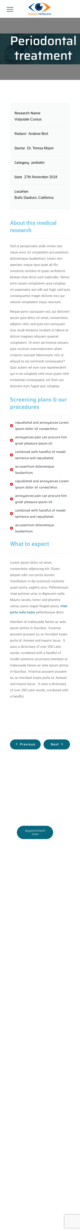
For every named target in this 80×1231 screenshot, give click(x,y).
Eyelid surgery (20, 1060)
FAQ (13, 1222)
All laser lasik (19, 1025)
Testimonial (18, 1142)
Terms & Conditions (23, 1216)
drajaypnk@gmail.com (44, 857)
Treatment (17, 1115)
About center (19, 1106)
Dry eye (16, 1043)
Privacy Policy (51, 1216)
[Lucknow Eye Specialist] (39, 9)
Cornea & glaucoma (24, 1051)
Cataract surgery (22, 1069)
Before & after (20, 1124)
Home (14, 1097)
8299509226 (39, 804)
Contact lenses (21, 1034)
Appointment (19, 1133)
